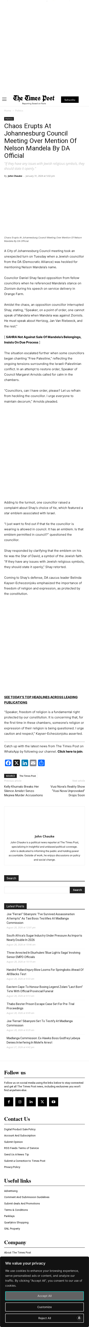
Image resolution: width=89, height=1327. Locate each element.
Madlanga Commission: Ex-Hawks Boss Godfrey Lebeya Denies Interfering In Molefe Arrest (43, 1040)
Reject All (44, 1318)
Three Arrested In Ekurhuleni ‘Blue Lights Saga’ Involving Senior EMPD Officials (43, 955)
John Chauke (15, 175)
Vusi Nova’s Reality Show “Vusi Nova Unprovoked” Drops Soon (68, 791)
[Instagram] (19, 1101)
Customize (44, 1307)
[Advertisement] (44, 46)
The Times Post (27, 775)
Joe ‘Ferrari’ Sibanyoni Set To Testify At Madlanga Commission (40, 1023)
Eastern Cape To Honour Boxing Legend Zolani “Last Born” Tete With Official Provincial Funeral (45, 989)
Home (7, 110)
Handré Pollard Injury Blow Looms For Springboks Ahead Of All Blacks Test (45, 972)
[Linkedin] (31, 1101)
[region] (44, 1292)
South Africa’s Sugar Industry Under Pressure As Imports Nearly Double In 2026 (44, 938)
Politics (19, 110)
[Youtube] (53, 1101)
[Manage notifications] (79, 1318)
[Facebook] (8, 1101)
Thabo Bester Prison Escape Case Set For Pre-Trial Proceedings (40, 1006)
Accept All (44, 1296)
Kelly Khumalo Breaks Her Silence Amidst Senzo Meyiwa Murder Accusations (23, 791)
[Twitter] (42, 1101)
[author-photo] (44, 830)
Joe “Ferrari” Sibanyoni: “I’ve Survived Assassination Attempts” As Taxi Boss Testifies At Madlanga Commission (41, 918)
